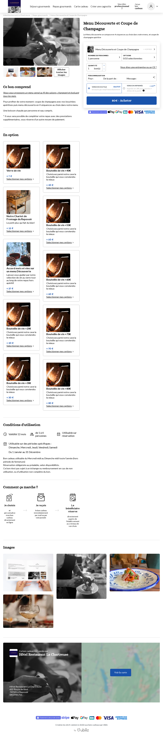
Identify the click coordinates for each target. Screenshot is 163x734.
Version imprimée (141, 86)
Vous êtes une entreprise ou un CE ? (138, 67)
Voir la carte (120, 672)
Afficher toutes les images (61, 72)
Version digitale (106, 87)
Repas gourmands (62, 6)
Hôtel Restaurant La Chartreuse (16, 15)
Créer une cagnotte (101, 6)
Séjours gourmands (40, 6)
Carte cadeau (81, 6)
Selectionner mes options (19, 179)
